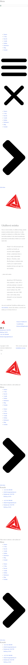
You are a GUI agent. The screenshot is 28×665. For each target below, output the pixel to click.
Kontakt (5, 50)
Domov (5, 34)
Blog (5, 47)
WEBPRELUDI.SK (21, 348)
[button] (14, 81)
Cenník (5, 41)
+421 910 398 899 (4, 334)
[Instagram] (3, 328)
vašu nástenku (4, 307)
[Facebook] (1, 328)
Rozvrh (5, 38)
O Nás (5, 36)
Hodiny (5, 43)
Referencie (6, 45)
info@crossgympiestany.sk (6, 336)
